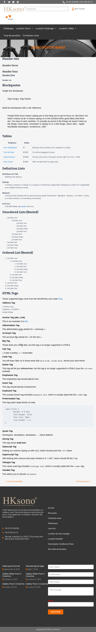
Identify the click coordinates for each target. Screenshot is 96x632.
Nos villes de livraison (57, 549)
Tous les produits (12, 35)
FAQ (60, 299)
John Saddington (10, 148)
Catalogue (9, 28)
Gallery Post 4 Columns (37, 584)
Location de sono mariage (59, 534)
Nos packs (52, 513)
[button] (32, 28)
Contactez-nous (31, 35)
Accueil (51, 508)
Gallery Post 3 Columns (13, 584)
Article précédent (14, 481)
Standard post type (35, 566)
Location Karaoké (55, 539)
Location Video (66, 28)
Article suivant (83, 481)
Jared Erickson (9, 157)
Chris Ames (8, 162)
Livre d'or (52, 529)
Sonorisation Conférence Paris (61, 544)
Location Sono (23, 28)
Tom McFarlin (8, 152)
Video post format (11, 566)
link (26, 321)
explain (23, 206)
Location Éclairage (44, 28)
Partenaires (53, 523)
